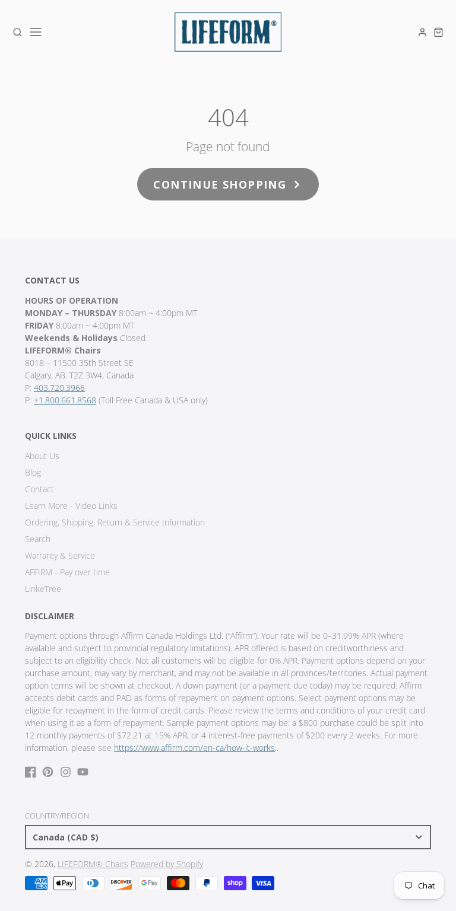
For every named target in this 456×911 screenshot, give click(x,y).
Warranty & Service (60, 555)
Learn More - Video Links (71, 505)
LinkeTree (43, 588)
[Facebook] (30, 772)
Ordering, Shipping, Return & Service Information (115, 522)
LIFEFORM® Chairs (93, 863)
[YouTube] (82, 772)
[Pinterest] (47, 772)
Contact (39, 489)
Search (37, 538)
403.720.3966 (59, 387)
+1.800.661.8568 (65, 400)
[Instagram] (65, 772)
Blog (33, 472)
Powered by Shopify (167, 863)
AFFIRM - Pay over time (67, 572)
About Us (42, 455)
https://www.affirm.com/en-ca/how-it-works (194, 747)
